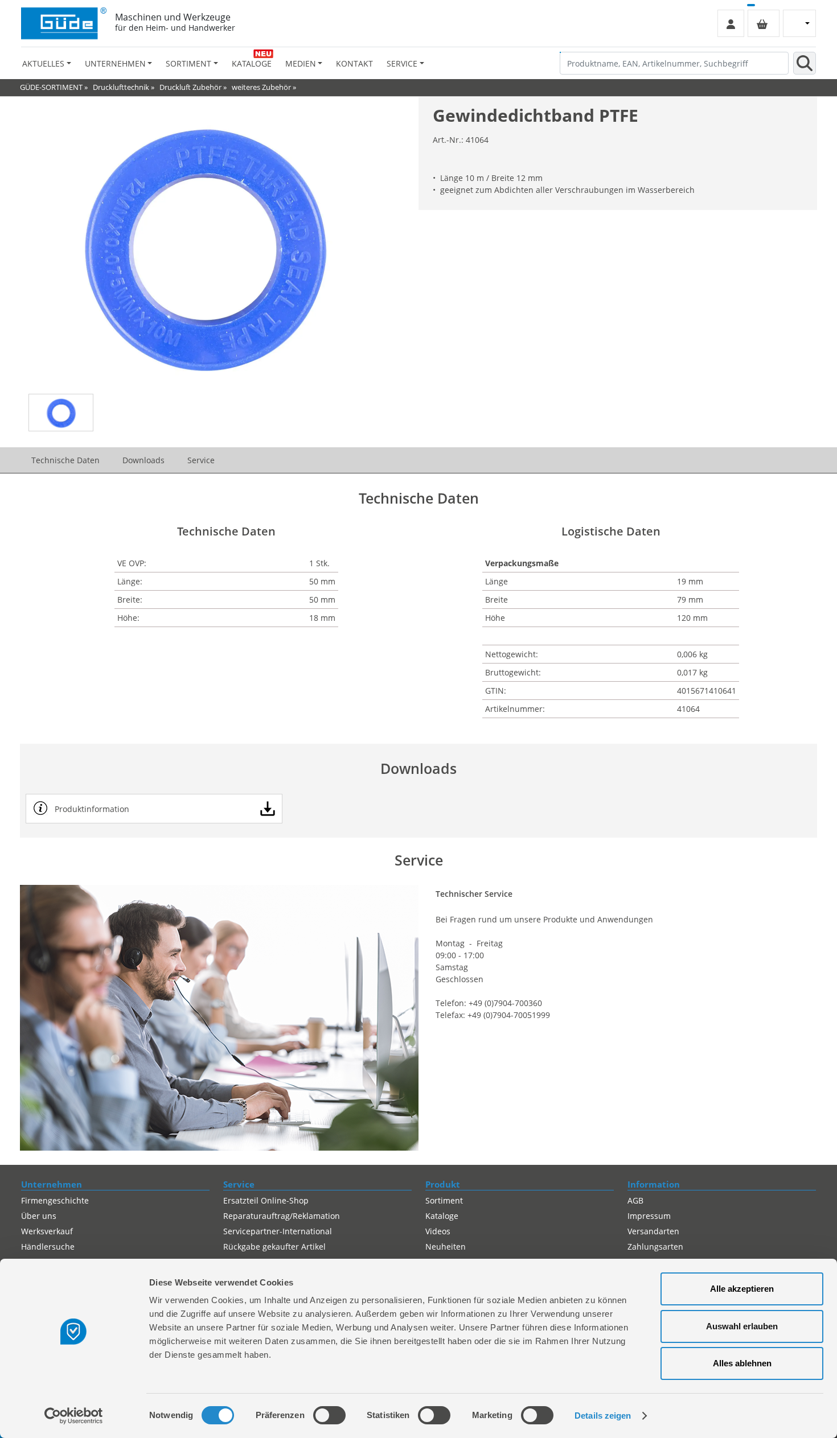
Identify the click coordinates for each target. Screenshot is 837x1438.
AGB (635, 1200)
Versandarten (653, 1231)
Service (201, 460)
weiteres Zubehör (261, 87)
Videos (437, 1231)
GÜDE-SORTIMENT (51, 87)
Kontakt (354, 63)
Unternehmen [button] (115, 63)
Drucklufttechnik (121, 87)
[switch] (329, 1415)
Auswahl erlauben (742, 1326)
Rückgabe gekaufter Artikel (274, 1246)
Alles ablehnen (742, 1363)
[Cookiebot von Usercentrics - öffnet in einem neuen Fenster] (74, 1415)
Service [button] (402, 63)
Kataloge (252, 63)
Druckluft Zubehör (190, 87)
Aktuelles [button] (43, 63)
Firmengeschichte (55, 1200)
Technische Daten (65, 460)
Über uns (38, 1215)
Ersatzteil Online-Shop (266, 1200)
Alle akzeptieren (742, 1288)
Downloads (143, 460)
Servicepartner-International (277, 1231)
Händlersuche (48, 1246)
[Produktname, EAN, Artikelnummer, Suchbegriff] (804, 63)
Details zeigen (603, 1415)
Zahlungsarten (655, 1246)
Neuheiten (445, 1246)
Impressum (649, 1215)
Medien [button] (300, 63)
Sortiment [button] (188, 63)
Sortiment (444, 1200)
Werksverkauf (47, 1231)
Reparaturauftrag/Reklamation (281, 1215)
